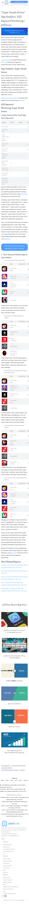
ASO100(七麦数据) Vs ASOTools (14, 681)
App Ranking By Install (8, 851)
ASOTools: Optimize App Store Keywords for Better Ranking (14, 247)
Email (16, 780)
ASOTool (21, 100)
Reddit (6, 780)
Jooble (4, 884)
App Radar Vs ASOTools (14, 726)
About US (5, 872)
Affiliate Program (7, 859)
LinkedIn (25, 780)
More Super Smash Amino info (10, 98)
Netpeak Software (7, 882)
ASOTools (4, 62)
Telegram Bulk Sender (8, 889)
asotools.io (7, 239)
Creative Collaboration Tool (9, 893)
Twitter (2, 780)
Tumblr (11, 780)
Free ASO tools (5, 60)
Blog (4, 870)
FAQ (4, 853)
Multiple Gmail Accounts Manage (10, 886)
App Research (6, 847)
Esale (4, 891)
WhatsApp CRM (6, 877)
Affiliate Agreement (7, 861)
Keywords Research (7, 844)
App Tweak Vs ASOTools (14, 703)
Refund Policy (6, 868)
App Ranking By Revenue (9, 849)
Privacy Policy (6, 863)
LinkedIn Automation (8, 880)
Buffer (20, 780)
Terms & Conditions (7, 865)
